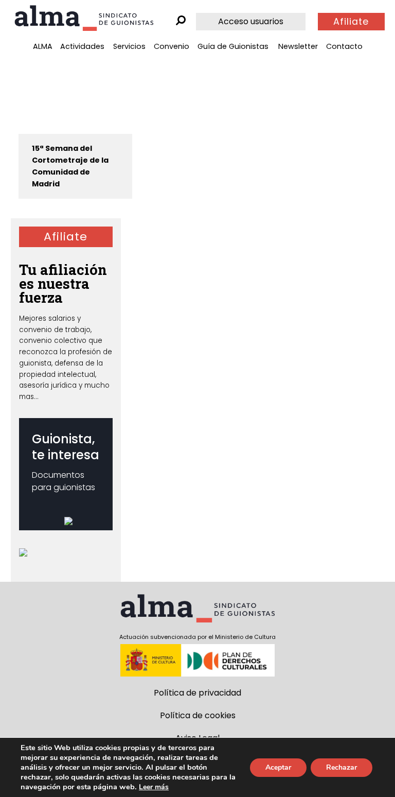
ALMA (42, 46)
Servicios (129, 46)
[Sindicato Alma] (83, 18)
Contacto (344, 46)
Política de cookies (198, 715)
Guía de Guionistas (233, 46)
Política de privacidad (197, 693)
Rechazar (341, 767)
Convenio (171, 46)
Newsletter (298, 46)
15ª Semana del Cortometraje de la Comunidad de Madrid (70, 166)
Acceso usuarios (250, 21)
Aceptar (278, 767)
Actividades (82, 46)
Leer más (154, 787)
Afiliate (351, 21)
